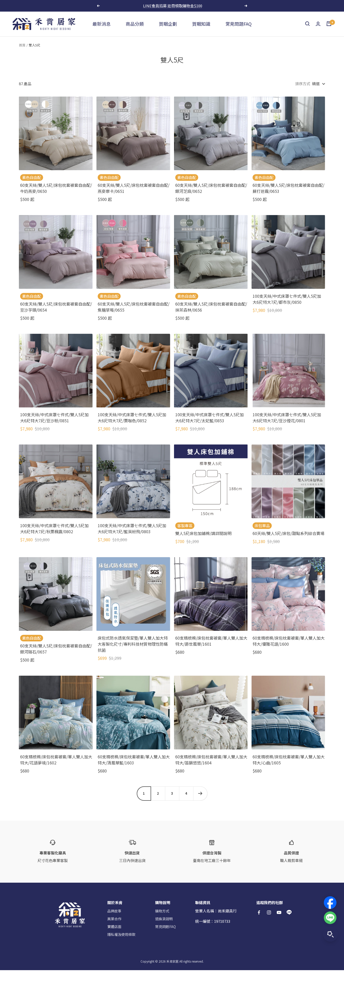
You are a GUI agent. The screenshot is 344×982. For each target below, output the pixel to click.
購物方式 (162, 910)
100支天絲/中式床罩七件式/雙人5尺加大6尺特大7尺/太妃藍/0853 (209, 417)
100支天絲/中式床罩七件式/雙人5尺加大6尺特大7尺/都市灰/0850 (287, 299)
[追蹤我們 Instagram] (268, 912)
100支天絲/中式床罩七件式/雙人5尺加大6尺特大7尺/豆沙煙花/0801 (287, 417)
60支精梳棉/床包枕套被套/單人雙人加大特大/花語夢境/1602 (56, 760)
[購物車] (328, 23)
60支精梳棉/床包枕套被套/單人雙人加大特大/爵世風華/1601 (211, 641)
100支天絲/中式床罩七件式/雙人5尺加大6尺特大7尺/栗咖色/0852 (132, 417)
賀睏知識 (201, 23)
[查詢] (307, 23)
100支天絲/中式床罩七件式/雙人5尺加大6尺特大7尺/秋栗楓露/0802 (54, 528)
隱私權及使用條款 (121, 934)
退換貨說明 (164, 918)
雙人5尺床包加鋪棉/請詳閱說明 (203, 533)
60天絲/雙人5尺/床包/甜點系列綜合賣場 (288, 533)
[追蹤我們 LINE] (289, 912)
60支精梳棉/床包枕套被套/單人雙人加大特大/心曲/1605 (289, 760)
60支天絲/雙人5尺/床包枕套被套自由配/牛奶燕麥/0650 (56, 188)
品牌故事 (114, 910)
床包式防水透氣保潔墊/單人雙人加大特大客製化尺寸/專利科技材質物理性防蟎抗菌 (133, 644)
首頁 (22, 45)
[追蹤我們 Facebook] (258, 912)
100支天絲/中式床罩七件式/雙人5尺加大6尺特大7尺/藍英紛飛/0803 (132, 528)
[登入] (318, 24)
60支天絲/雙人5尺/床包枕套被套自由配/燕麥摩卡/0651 (133, 188)
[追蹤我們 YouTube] (279, 912)
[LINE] (330, 917)
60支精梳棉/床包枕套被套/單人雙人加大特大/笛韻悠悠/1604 (211, 760)
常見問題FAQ (238, 23)
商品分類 (135, 23)
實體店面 (114, 926)
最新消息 (101, 23)
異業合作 (114, 918)
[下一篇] (200, 793)
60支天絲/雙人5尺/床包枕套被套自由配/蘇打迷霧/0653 (288, 188)
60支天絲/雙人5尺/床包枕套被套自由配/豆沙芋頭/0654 (56, 307)
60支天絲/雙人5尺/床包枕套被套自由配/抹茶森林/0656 (211, 307)
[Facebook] (330, 902)
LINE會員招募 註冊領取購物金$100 (172, 5)
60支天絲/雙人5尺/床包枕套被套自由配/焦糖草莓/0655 (133, 307)
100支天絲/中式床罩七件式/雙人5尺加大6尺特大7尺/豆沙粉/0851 (54, 417)
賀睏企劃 (168, 23)
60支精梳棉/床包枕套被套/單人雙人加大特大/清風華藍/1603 (134, 760)
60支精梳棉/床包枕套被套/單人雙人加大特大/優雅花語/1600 (289, 641)
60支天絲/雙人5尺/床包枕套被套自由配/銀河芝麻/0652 (211, 188)
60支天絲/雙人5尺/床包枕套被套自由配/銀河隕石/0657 (56, 649)
